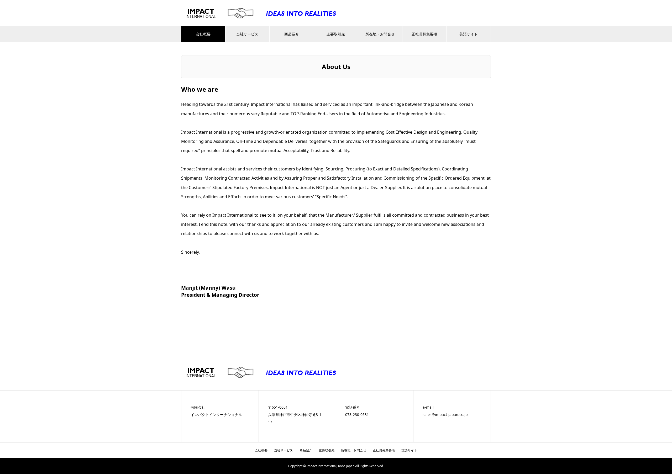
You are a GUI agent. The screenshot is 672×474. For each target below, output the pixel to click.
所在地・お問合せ (380, 34)
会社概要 (203, 34)
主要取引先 (336, 34)
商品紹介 (291, 34)
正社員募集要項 (424, 34)
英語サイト (468, 34)
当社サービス (247, 34)
